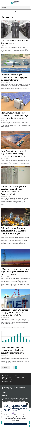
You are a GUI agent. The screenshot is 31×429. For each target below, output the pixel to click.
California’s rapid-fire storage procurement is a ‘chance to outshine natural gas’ (14, 231)
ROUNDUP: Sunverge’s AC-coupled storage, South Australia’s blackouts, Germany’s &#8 (13, 190)
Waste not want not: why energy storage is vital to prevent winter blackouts (12, 350)
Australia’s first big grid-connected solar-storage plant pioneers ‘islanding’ (14, 77)
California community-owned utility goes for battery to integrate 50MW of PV (14, 312)
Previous (5, 367)
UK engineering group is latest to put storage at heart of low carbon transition (15, 272)
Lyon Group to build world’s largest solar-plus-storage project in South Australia (13, 154)
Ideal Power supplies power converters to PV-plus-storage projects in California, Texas (14, 115)
